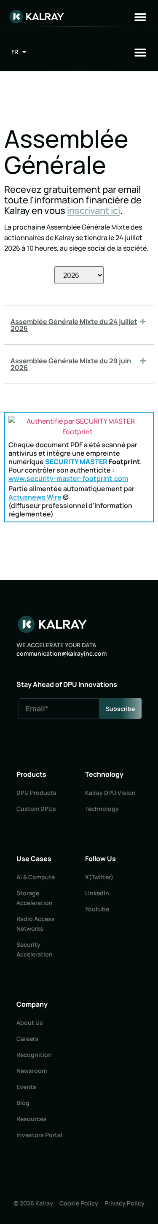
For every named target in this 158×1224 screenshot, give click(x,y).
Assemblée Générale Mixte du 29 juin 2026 (71, 364)
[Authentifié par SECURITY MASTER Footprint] (77, 431)
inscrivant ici (93, 210)
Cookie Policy (78, 1203)
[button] (140, 16)
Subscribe (120, 709)
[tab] (79, 324)
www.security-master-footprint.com (68, 478)
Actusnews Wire (35, 497)
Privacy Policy (124, 1203)
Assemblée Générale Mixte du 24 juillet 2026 (74, 325)
